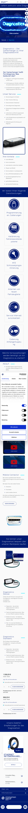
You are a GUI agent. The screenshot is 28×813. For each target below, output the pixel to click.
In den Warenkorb (17, 687)
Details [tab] (14, 378)
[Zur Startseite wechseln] (5, 2)
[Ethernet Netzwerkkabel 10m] (13, 743)
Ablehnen (14, 437)
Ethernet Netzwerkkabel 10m (12, 755)
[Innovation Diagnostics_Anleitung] (22, 776)
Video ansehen (14, 33)
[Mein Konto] (20, 2)
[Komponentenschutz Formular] (22, 782)
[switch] (24, 410)
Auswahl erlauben (14, 432)
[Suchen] (17, 2)
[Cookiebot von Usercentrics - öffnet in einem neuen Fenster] (19, 374)
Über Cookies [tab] (22, 378)
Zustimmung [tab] (5, 378)
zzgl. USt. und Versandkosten (10, 679)
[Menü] (25, 2)
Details (13, 765)
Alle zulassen (14, 427)
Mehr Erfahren (9, 503)
